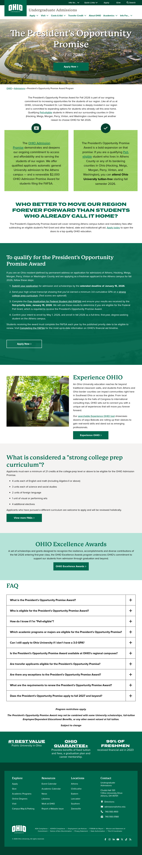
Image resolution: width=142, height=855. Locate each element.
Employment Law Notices (77, 828)
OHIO (9, 88)
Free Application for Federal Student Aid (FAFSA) (54, 301)
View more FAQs (23, 518)
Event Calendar (49, 783)
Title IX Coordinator (115, 831)
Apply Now (70, 66)
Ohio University (23, 839)
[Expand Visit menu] (47, 15)
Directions (109, 801)
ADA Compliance (41, 828)
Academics (108, 15)
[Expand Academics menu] (116, 15)
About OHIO (95, 15)
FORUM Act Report (96, 828)
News (44, 793)
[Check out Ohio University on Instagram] (109, 839)
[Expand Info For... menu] (131, 15)
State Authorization (98, 831)
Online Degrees (19, 798)
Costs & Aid (57, 15)
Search (132, 2)
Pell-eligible (46, 112)
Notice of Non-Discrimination (61, 831)
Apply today (113, 227)
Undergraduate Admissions (53, 10)
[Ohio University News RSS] (130, 839)
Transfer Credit (75, 15)
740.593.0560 (111, 816)
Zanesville (76, 808)
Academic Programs (21, 793)
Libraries (46, 798)
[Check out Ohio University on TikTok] (126, 839)
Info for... (73, 2)
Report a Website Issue (53, 808)
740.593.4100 (111, 811)
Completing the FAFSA (32, 328)
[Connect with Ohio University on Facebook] (105, 839)
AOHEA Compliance (57, 828)
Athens (74, 783)
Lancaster (75, 798)
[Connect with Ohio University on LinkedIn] (113, 839)
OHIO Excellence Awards (70, 566)
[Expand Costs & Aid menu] (64, 15)
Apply (106, 2)
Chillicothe (76, 788)
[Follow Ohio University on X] (122, 839)
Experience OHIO (90, 435)
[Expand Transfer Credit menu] (85, 15)
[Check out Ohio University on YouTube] (118, 839)
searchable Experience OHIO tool (96, 416)
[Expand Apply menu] (37, 15)
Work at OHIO (48, 803)
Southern (75, 803)
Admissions (19, 88)
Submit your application (25, 286)
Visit (43, 15)
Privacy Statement (81, 831)
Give (118, 2)
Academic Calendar (51, 788)
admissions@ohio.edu (114, 806)
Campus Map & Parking (23, 808)
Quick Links (90, 2)
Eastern (74, 793)
